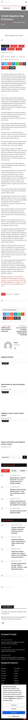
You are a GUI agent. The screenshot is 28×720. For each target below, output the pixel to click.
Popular (14, 470)
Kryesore (3, 678)
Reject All (13, 709)
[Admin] (14, 56)
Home (4, 22)
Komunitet (4, 675)
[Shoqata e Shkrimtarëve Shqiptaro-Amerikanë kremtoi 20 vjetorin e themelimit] (5, 528)
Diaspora (14, 46)
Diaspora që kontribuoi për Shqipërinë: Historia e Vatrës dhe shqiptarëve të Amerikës (18, 503)
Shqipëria (11, 49)
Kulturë (21, 46)
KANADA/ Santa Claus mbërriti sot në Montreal (6, 329)
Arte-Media (9, 22)
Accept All (13, 712)
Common (22, 470)
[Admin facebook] (12, 56)
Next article (22, 326)
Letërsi (3, 680)
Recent (5, 470)
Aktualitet (3, 668)
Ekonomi (16, 671)
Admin (16, 342)
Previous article (7, 326)
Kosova (16, 675)
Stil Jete (19, 49)
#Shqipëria (16, 294)
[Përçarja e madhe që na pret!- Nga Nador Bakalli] (5, 511)
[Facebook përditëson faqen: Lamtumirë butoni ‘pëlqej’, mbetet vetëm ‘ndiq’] (5, 540)
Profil (3, 49)
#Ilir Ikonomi (9, 294)
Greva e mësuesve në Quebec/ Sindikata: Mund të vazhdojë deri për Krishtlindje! (21, 331)
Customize (14, 705)
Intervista (3, 673)
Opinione (16, 680)
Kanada (16, 673)
